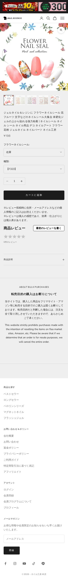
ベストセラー (11, 394)
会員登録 (9, 495)
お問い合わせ (11, 442)
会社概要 (9, 436)
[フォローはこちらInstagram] (15, 563)
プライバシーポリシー (16, 453)
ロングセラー (11, 400)
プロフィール (11, 507)
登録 (12, 550)
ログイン (9, 489)
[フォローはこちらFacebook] (5, 563)
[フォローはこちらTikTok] (34, 563)
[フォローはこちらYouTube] (24, 563)
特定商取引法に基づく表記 (19, 466)
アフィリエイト (12, 471)
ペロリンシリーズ (14, 406)
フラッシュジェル (14, 418)
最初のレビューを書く (48, 228)
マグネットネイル (14, 412)
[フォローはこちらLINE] (43, 563)
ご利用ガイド (11, 460)
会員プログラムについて (18, 501)
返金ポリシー (11, 447)
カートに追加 (34, 195)
